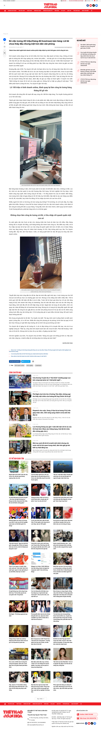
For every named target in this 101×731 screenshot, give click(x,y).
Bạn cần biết (85, 10)
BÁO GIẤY (64, 0)
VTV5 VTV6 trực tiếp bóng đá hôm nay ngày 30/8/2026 (88, 63)
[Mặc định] (4, 53)
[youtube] (90, 5)
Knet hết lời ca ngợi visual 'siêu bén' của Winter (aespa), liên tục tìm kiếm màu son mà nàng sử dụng (62, 522)
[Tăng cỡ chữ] (4, 50)
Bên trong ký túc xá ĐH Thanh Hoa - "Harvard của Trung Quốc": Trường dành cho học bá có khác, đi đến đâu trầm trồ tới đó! (40, 641)
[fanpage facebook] (87, 5)
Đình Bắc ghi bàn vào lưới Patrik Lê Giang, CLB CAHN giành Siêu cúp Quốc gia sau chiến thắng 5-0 (88, 72)
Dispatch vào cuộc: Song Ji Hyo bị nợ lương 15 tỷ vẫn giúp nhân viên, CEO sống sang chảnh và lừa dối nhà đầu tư (52, 413)
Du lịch (63, 10)
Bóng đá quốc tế (47, 10)
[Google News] (63, 47)
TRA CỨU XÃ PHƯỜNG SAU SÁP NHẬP (76, 0)
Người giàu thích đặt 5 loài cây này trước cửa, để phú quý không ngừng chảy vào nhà (18, 476)
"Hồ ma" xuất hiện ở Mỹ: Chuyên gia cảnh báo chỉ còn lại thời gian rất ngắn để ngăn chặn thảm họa (62, 476)
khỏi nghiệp (30, 365)
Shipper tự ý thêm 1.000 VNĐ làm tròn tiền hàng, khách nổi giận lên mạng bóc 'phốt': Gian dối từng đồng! (40, 569)
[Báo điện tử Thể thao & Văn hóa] (50, 5)
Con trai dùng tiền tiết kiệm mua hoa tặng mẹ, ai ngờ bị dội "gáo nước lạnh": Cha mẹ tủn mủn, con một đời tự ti (40, 593)
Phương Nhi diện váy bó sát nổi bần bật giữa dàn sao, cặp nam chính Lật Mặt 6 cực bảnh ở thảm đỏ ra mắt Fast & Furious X (40, 616)
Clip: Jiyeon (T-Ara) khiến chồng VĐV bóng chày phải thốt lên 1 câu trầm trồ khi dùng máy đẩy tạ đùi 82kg (18, 687)
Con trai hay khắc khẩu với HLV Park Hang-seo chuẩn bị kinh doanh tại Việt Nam (29, 354)
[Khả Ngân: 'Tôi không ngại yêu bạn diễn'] (18, 606)
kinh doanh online (19, 365)
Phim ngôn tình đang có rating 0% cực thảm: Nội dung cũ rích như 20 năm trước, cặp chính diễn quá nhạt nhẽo (62, 687)
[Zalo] (96, 5)
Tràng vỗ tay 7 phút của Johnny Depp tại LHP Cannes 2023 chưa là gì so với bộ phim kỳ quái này (18, 640)
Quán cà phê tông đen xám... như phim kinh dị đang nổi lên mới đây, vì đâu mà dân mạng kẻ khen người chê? (62, 546)
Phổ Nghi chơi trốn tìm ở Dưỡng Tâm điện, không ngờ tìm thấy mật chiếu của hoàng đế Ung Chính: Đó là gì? (52, 395)
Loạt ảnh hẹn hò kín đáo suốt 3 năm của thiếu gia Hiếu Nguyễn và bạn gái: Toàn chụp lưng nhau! (62, 499)
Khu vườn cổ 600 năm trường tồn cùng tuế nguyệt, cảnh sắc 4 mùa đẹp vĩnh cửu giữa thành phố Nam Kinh (18, 664)
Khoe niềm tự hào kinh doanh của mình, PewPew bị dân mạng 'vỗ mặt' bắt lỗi (29, 356)
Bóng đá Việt (37, 10)
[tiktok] (93, 5)
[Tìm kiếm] (4, 5)
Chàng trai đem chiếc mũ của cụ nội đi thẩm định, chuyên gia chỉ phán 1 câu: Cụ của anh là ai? (40, 499)
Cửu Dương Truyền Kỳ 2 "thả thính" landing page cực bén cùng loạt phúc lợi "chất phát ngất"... (52, 379)
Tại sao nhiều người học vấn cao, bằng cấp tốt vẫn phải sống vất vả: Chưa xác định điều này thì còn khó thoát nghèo (40, 477)
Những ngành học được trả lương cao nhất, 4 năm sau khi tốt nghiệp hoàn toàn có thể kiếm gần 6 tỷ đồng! (18, 523)
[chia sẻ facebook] (4, 43)
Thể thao (29, 10)
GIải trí (69, 10)
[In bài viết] (4, 46)
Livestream (38, 365)
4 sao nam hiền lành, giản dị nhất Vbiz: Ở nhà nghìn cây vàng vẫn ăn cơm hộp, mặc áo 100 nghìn (40, 522)
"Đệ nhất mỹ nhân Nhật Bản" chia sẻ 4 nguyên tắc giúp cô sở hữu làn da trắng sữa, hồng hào (62, 663)
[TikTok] (97, 0)
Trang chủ (5, 33)
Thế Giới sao (76, 10)
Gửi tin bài (88, 0)
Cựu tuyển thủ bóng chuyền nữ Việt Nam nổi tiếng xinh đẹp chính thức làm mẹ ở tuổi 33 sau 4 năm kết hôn (89, 55)
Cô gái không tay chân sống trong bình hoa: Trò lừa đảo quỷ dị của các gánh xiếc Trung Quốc (18, 592)
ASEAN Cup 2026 (12, 10)
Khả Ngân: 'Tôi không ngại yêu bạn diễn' (18, 615)
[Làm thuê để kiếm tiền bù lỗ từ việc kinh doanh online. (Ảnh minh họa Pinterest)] (41, 147)
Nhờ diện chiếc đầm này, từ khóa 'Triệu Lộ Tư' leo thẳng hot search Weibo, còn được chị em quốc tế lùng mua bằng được (40, 664)
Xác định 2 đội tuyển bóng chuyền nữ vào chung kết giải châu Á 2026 (88, 46)
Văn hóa (57, 10)
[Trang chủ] (5, 10)
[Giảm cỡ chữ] (4, 56)
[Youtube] (94, 0)
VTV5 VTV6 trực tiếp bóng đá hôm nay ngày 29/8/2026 (88, 81)
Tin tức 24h (22, 10)
